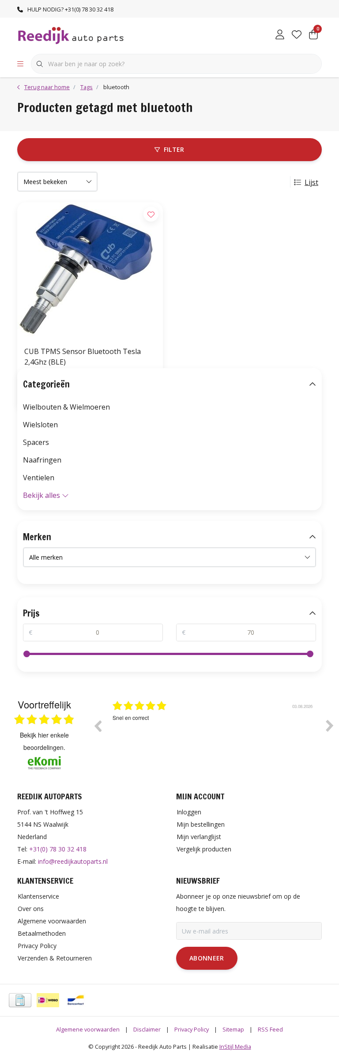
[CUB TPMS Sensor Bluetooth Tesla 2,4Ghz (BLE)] (90, 270)
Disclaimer (147, 1029)
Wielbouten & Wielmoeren (66, 407)
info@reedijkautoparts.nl (73, 861)
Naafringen (42, 460)
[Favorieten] (296, 35)
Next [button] (330, 725)
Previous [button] (98, 725)
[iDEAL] (48, 1000)
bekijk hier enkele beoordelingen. (44, 741)
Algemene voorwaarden (88, 1029)
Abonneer (206, 958)
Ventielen (38, 477)
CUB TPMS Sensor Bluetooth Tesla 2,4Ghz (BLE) (82, 356)
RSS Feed (270, 1029)
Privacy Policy (191, 1029)
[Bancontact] (75, 1000)
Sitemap (233, 1029)
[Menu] (20, 64)
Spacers (36, 442)
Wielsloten (40, 424)
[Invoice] (20, 1000)
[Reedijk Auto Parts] (71, 35)
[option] (213, 732)
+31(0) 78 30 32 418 (58, 849)
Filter (174, 149)
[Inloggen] (279, 35)
